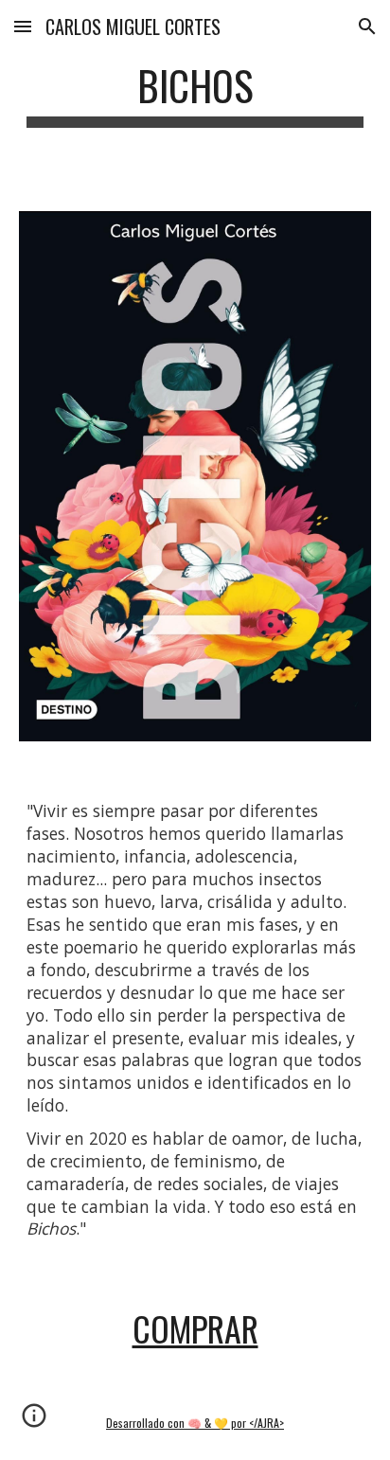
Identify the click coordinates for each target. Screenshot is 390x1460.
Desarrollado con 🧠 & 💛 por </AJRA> (195, 1423)
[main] (195, 94)
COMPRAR (195, 1328)
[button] (22, 26)
